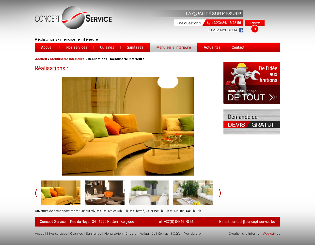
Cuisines (107, 47)
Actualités (212, 47)
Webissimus (271, 233)
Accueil (47, 47)
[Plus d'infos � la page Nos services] (251, 108)
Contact (238, 47)
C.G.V (176, 233)
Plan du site (192, 233)
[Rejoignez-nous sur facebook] (240, 30)
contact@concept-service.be (253, 222)
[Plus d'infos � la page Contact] (251, 133)
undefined (220, 193)
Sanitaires (135, 47)
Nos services (76, 47)
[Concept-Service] (128, 126)
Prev (36, 193)
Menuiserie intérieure (173, 47)
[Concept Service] (73, 29)
